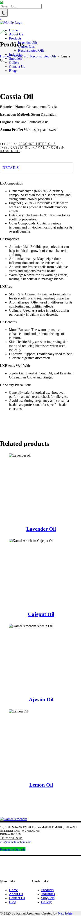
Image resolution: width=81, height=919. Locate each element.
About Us (16, 894)
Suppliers (47, 898)
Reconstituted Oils (43, 56)
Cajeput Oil (41, 614)
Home (4, 56)
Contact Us (17, 898)
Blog (12, 902)
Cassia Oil (20, 147)
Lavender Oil (41, 529)
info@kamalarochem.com (15, 842)
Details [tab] (10, 167)
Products (19, 56)
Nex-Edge (65, 913)
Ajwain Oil (41, 699)
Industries (48, 894)
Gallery (46, 902)
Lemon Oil (41, 785)
